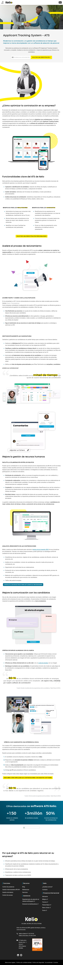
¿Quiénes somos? (47, 887)
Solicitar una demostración (41, 57)
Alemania (45, 896)
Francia (44, 902)
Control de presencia (8, 887)
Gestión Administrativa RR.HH (11, 889)
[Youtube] (21, 955)
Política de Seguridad (38, 962)
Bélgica (44, 899)
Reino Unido (45, 907)
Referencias (25, 889)
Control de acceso (7, 895)
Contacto (44, 889)
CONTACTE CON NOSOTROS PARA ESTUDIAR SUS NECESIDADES (23, 584)
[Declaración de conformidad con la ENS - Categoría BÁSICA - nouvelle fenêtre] (37, 944)
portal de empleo (43, 663)
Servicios (25, 892)
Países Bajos (46, 905)
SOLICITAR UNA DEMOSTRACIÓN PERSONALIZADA (32, 236)
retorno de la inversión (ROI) (41, 549)
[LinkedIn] (18, 955)
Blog (23, 887)
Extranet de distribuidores (29, 904)
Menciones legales (10, 962)
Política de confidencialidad (24, 962)
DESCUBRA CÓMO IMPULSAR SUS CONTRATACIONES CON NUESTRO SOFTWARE (28, 777)
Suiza (44, 910)
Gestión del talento (7, 892)
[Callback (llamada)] (60, 2)
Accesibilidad (48, 962)
